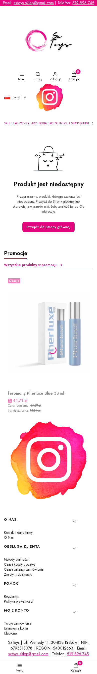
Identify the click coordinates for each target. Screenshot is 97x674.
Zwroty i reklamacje (18, 574)
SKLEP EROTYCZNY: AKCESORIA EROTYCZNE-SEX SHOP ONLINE (47, 123)
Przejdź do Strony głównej (48, 226)
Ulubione (10, 633)
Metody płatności (16, 559)
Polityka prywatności (18, 601)
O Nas (8, 537)
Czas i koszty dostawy (19, 564)
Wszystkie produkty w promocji (30, 264)
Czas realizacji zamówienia (24, 569)
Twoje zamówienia (17, 623)
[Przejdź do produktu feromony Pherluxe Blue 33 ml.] (48, 332)
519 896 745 (83, 3)
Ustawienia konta (16, 628)
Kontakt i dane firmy (18, 532)
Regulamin (11, 596)
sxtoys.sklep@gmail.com (34, 3)
